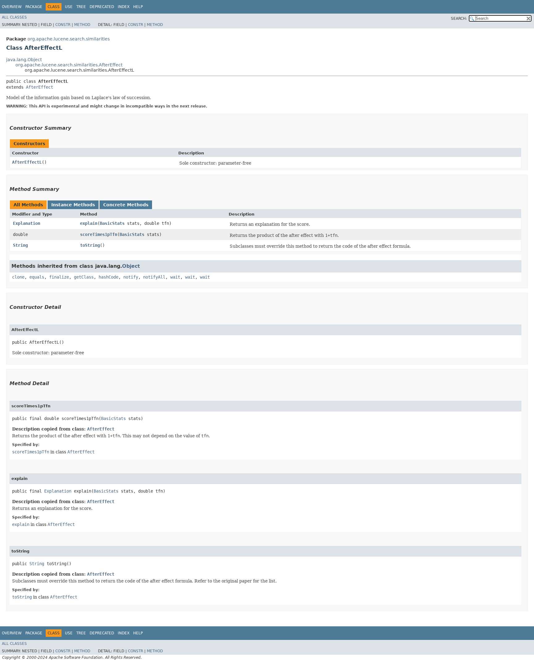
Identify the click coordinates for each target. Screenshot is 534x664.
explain (88, 223)
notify (130, 277)
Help (138, 7)
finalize (59, 277)
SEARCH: (459, 18)
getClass (84, 277)
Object (131, 266)
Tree (81, 7)
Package (33, 7)
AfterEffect (39, 87)
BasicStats (112, 223)
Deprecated (102, 7)
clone (18, 277)
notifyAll (154, 277)
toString (90, 245)
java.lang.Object (24, 59)
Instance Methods (73, 204)
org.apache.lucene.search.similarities (69, 38)
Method (82, 25)
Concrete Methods (125, 204)
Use (69, 7)
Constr (62, 25)
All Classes (14, 17)
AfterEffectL (27, 162)
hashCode (108, 277)
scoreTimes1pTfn (98, 234)
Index (123, 7)
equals (36, 277)
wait (175, 277)
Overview (12, 7)
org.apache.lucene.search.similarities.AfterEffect (68, 64)
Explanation (26, 223)
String (20, 245)
